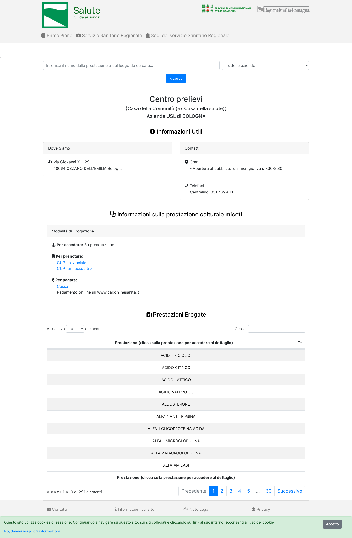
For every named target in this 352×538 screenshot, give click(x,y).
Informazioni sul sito (135, 509)
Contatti (59, 509)
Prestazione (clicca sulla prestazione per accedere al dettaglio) (174, 342)
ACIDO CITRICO (176, 367)
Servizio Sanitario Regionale (111, 35)
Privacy (262, 509)
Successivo (290, 491)
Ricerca (176, 78)
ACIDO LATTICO (176, 379)
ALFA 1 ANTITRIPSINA (176, 416)
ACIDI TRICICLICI (176, 355)
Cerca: (240, 328)
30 (269, 491)
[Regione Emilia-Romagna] (283, 8)
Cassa (62, 286)
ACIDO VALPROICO (176, 392)
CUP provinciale (71, 262)
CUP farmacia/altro (74, 268)
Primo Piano (58, 35)
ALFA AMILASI (176, 465)
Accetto (332, 524)
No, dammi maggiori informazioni (32, 531)
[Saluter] (225, 8)
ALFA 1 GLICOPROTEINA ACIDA (176, 428)
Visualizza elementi (74, 328)
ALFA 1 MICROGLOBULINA (176, 440)
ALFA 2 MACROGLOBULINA (176, 453)
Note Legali (199, 509)
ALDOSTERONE (176, 404)
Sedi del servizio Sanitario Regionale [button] (190, 35)
